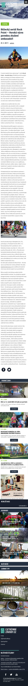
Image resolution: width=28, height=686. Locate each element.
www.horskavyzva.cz (6, 267)
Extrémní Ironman (5, 656)
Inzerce (3, 644)
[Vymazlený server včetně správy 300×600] (12, 498)
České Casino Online (4, 622)
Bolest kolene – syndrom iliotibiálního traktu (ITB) (13, 669)
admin (12, 43)
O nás (2, 636)
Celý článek (14, 408)
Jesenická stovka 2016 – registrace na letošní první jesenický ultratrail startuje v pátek (13, 663)
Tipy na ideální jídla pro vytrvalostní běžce (11, 666)
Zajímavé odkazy (5, 638)
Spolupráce (4, 641)
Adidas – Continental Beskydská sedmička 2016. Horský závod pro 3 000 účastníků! (12, 659)
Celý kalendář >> (23, 505)
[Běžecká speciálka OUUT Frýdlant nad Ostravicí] (12, 486)
